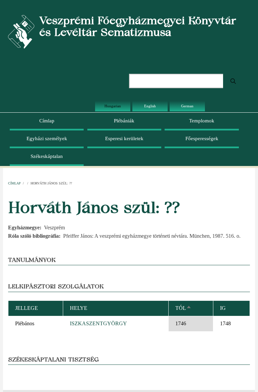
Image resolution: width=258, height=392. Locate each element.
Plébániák (124, 120)
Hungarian (112, 106)
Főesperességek (201, 138)
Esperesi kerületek (124, 138)
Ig (223, 308)
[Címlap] (21, 31)
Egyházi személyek (47, 138)
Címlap (46, 120)
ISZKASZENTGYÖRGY (98, 323)
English (150, 106)
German (187, 106)
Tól (183, 308)
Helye (78, 308)
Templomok (201, 120)
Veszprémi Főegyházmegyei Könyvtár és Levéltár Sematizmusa (137, 26)
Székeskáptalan (47, 156)
